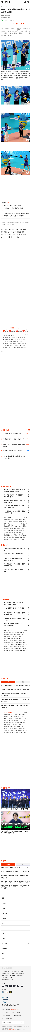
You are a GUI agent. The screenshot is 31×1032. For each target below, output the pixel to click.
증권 (3, 898)
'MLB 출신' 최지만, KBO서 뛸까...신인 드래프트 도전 (14, 868)
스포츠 (5, 6)
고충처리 (3, 1018)
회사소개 (3, 1009)
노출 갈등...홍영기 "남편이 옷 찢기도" (13, 205)
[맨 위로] (27, 1025)
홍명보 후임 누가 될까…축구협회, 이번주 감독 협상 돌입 (15, 685)
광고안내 (3, 1015)
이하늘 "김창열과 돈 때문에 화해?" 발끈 (14, 608)
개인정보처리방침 (15, 1009)
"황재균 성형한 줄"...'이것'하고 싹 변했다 (14, 208)
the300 (4, 903)
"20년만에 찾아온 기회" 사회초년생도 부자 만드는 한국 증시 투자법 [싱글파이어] (15, 832)
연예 (3, 933)
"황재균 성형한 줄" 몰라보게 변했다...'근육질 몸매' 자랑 (15, 689)
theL (3, 908)
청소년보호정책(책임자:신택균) (8, 1012)
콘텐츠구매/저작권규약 (16, 1015)
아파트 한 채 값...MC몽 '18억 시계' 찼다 (14, 553)
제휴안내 (8, 1015)
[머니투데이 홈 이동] (7, 968)
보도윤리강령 (9, 1018)
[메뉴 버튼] (28, 2)
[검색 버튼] (25, 2)
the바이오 (4, 913)
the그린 (4, 918)
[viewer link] (27, 67)
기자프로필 (4, 948)
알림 (3, 958)
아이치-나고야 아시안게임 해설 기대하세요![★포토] (14, 809)
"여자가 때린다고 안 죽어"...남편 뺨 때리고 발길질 (16, 213)
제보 (3, 953)
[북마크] (27, 24)
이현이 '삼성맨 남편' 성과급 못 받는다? (13, 450)
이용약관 (18, 1012)
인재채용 (8, 1009)
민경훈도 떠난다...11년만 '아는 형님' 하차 (14, 216)
